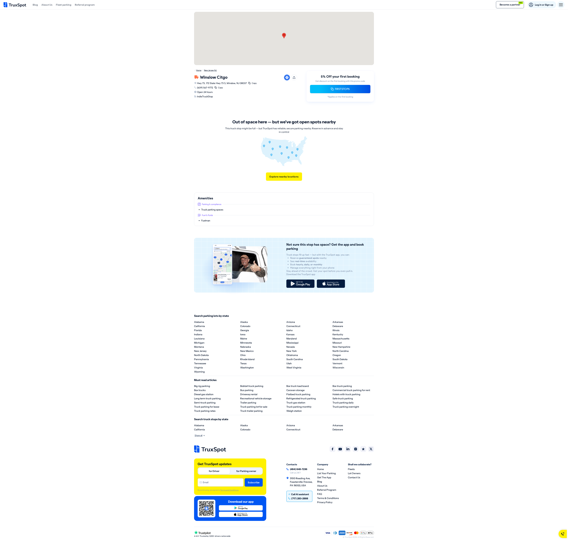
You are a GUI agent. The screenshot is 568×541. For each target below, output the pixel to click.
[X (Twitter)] (371, 449)
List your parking (326, 473)
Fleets (351, 469)
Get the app (324, 477)
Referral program (85, 4)
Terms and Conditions (229, 490)
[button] (284, 35)
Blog (35, 4)
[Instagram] (356, 449)
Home (320, 469)
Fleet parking (63, 4)
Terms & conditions (328, 498)
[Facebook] (332, 449)
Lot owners (354, 473)
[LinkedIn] (348, 449)
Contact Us (354, 477)
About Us (46, 4)
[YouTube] (340, 449)
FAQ (319, 493)
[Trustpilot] (363, 449)
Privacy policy (324, 502)
